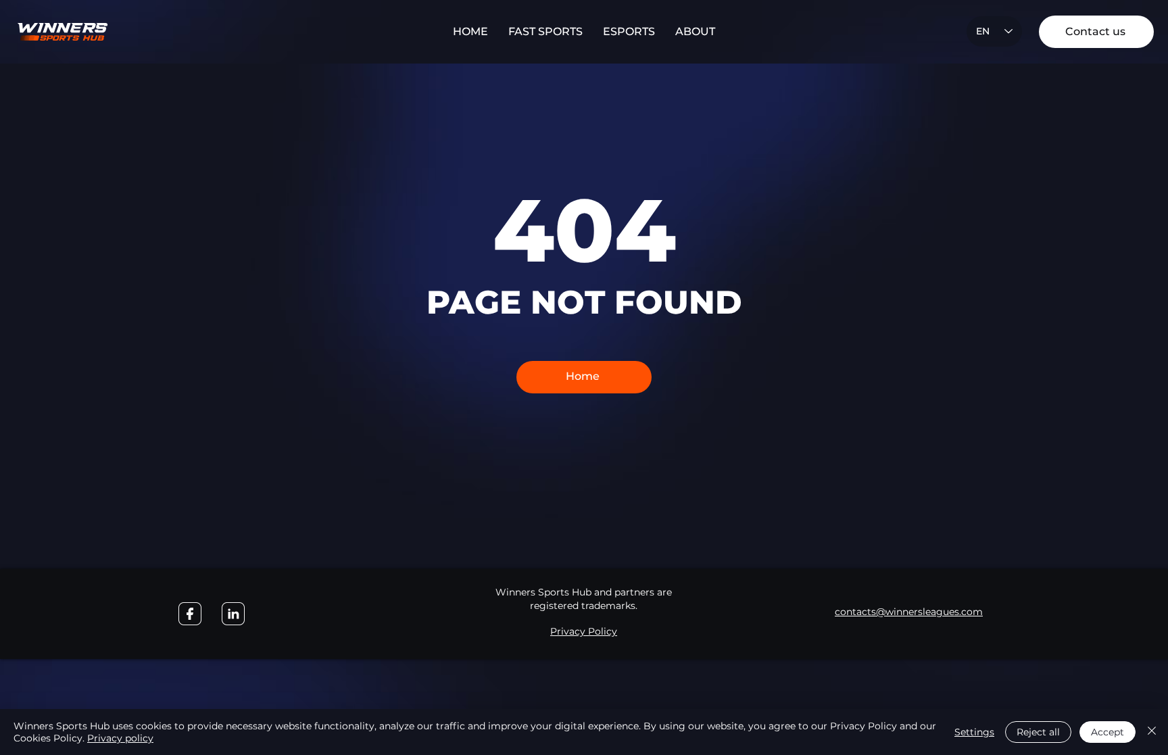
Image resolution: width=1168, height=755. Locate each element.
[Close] (1152, 732)
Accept (1107, 732)
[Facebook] (189, 613)
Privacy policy (120, 738)
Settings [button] (974, 732)
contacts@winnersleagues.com (909, 612)
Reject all (1038, 732)
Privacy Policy (583, 631)
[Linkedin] (233, 613)
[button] (545, 32)
